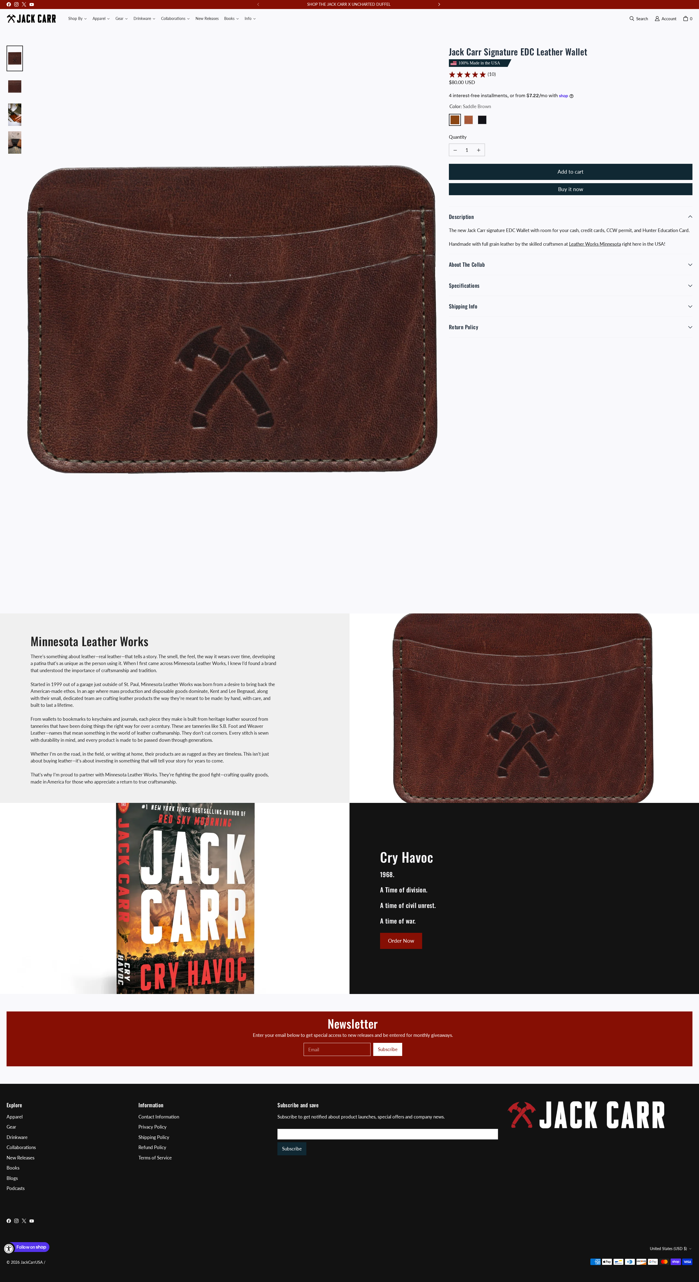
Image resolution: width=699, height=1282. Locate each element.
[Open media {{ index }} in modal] (233, 321)
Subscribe (388, 1049)
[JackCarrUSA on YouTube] (31, 4)
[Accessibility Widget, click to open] (9, 1248)
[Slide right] (439, 4)
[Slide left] (258, 4)
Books (13, 1168)
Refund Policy (152, 1147)
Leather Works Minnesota (595, 244)
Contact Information (158, 1117)
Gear (11, 1127)
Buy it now (570, 189)
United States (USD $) (668, 1248)
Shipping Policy (153, 1137)
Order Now (401, 940)
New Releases (20, 1158)
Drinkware (17, 1137)
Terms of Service (155, 1158)
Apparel (15, 1117)
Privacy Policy (152, 1127)
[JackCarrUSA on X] (24, 4)
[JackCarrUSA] (31, 18)
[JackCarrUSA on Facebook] (9, 4)
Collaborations (21, 1147)
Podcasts (16, 1188)
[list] (233, 321)
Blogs (12, 1178)
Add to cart (571, 172)
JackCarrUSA (32, 1262)
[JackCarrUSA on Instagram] (16, 4)
